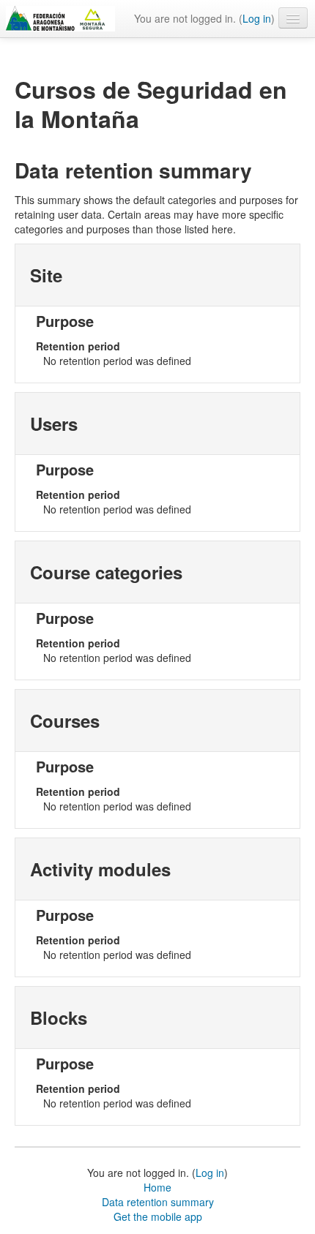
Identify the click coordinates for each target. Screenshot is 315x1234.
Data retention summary (158, 1202)
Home (157, 1187)
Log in (256, 18)
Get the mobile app (158, 1216)
